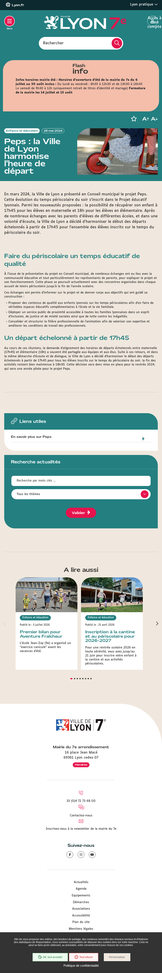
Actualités (81, 882)
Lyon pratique (142, 4)
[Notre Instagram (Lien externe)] (81, 854)
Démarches (81, 902)
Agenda (81, 888)
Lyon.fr (18, 5)
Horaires (81, 764)
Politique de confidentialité (81, 965)
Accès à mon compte (152, 21)
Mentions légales (81, 928)
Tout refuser (86, 957)
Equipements (81, 895)
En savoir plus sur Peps (31, 437)
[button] (134, 119)
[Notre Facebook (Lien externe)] (69, 854)
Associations (81, 908)
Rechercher (53, 43)
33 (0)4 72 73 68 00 (81, 801)
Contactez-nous (81, 815)
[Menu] (9, 21)
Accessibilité (81, 915)
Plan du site (81, 922)
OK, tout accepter (52, 957)
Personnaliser (117, 957)
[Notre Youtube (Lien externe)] (92, 854)
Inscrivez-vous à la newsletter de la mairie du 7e (81, 828)
